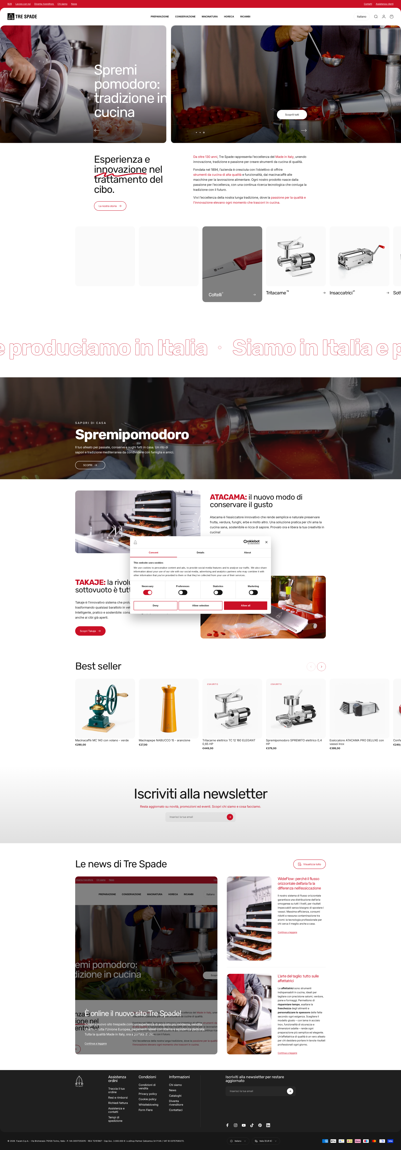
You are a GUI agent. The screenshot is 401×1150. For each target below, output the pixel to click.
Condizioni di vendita (147, 1086)
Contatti (368, 4)
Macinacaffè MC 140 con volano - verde (102, 740)
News (74, 4)
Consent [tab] (153, 552)
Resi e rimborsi (118, 1097)
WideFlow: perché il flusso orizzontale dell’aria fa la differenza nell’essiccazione (299, 883)
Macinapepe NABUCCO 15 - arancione (164, 740)
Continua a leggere (96, 1043)
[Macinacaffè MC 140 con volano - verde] (105, 709)
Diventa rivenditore (44, 4)
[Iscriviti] (230, 817)
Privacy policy (148, 1093)
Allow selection (200, 605)
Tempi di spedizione (115, 1119)
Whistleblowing (148, 1104)
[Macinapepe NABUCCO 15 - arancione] (169, 709)
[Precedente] (97, 130)
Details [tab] (200, 552)
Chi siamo (62, 4)
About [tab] (247, 552)
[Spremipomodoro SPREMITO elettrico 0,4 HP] (296, 709)
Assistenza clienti (384, 4)
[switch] (182, 592)
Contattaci (175, 1110)
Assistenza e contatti (116, 1110)
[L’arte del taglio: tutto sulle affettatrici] (249, 1014)
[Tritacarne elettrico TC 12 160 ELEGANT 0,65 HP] (232, 709)
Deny (155, 605)
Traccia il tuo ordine (116, 1090)
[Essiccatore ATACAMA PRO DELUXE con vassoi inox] (359, 709)
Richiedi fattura (118, 1103)
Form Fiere (146, 1110)
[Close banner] (266, 542)
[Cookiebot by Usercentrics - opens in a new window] (246, 542)
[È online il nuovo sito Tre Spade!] (146, 965)
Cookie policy (147, 1099)
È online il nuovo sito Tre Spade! (133, 1013)
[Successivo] (304, 130)
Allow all (245, 605)
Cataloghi (175, 1095)
